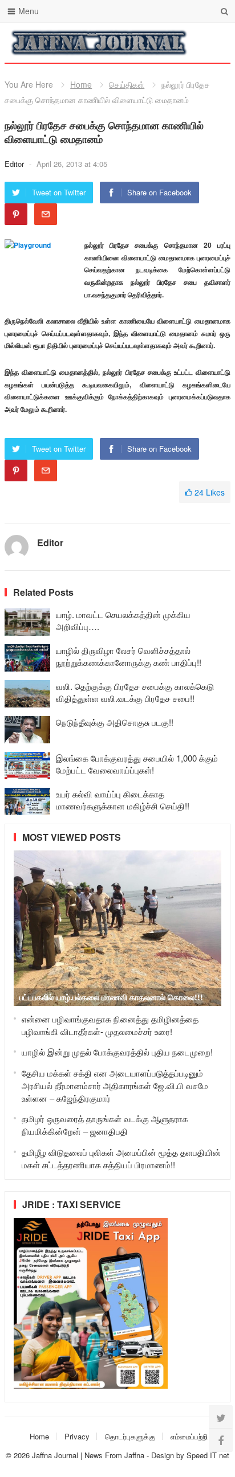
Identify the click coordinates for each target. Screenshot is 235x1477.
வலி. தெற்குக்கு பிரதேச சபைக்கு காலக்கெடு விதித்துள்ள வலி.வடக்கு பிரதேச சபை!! (135, 692)
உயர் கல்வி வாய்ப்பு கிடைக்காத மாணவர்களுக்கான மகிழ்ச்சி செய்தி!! (122, 800)
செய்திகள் (126, 84)
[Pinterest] (16, 214)
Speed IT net (208, 1455)
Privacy (77, 1436)
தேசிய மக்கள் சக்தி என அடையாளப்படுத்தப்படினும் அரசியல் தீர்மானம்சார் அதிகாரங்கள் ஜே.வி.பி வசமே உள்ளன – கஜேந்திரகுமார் (115, 1085)
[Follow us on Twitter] (220, 1417)
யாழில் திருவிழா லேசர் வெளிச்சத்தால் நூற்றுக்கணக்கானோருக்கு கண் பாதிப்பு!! (128, 656)
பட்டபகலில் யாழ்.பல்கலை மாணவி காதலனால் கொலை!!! (111, 997)
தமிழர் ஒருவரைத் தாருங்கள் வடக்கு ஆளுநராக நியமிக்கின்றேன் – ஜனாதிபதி (105, 1124)
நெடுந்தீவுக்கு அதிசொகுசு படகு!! (114, 722)
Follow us (176, 43)
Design (163, 1455)
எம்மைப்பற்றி (189, 1436)
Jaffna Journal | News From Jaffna (88, 1455)
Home (81, 84)
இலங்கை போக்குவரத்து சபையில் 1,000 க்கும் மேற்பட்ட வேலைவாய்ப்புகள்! (137, 764)
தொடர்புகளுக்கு (130, 1436)
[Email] (45, 214)
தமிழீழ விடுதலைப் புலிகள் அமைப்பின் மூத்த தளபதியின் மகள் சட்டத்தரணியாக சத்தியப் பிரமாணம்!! (121, 1158)
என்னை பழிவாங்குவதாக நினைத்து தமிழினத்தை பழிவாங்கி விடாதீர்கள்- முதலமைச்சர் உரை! (110, 1025)
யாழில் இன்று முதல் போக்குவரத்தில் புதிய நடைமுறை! (117, 1052)
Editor (15, 163)
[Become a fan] (220, 1440)
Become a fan (213, 43)
